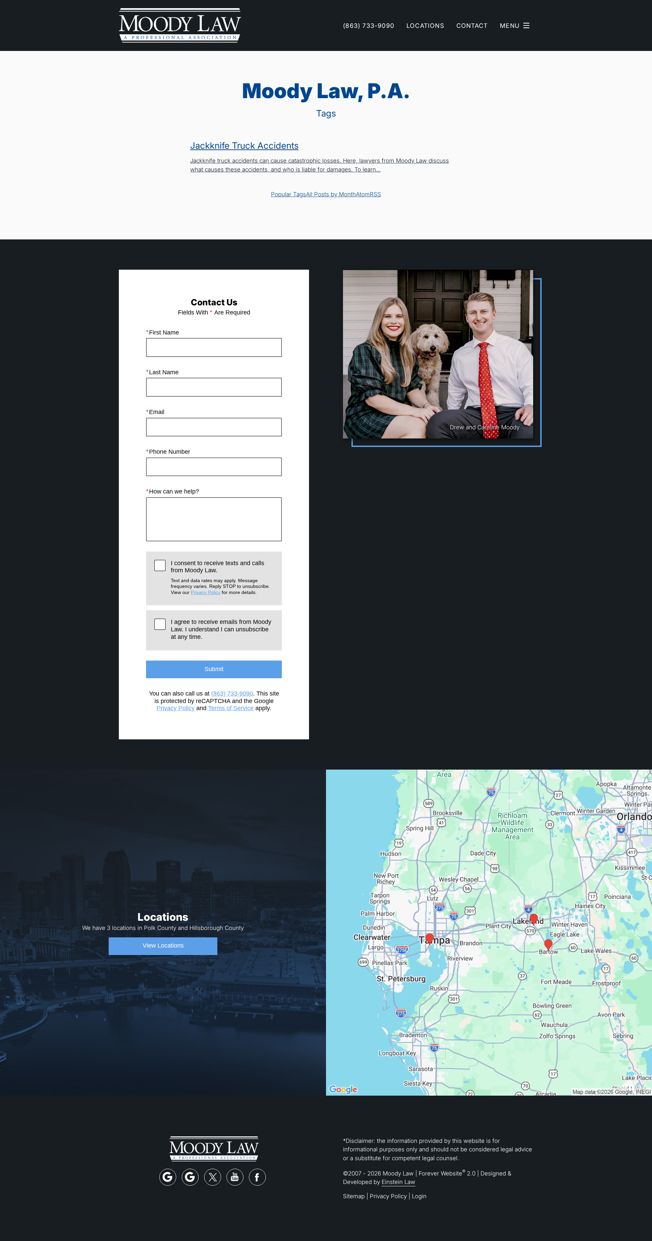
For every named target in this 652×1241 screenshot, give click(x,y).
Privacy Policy (205, 592)
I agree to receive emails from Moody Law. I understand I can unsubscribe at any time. (221, 629)
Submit (213, 669)
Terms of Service (231, 708)
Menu (510, 25)
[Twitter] (212, 1177)
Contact (472, 25)
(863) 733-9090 (232, 693)
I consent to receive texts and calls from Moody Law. (220, 577)
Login (419, 1196)
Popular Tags (288, 194)
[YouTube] (235, 1177)
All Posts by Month (331, 194)
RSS (375, 194)
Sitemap (354, 1196)
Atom (363, 194)
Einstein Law (398, 1181)
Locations (425, 25)
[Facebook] (257, 1177)
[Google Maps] (167, 1177)
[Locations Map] (489, 932)
